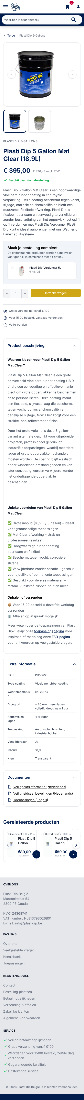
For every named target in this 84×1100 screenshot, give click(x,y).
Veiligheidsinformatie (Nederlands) (39, 787)
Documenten (19, 777)
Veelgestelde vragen (18, 950)
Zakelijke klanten (16, 1011)
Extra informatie (22, 664)
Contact (9, 985)
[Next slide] (72, 74)
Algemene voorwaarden (21, 1018)
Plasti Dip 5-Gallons (32, 35)
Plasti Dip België (29, 1087)
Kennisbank (12, 957)
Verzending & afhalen (19, 1005)
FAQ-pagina (61, 637)
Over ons (10, 944)
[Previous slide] (12, 74)
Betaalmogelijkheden (19, 998)
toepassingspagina (49, 631)
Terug (11, 35)
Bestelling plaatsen (17, 992)
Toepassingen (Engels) (30, 800)
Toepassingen (13, 963)
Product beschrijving (26, 345)
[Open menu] (5, 6)
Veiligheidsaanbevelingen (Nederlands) (43, 793)
